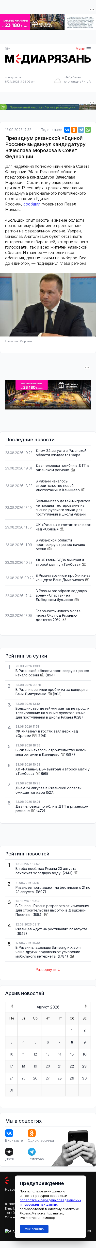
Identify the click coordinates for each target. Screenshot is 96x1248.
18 (23, 1066)
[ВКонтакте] (67, 130)
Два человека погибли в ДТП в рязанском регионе (62, 467)
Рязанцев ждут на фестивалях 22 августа (51, 929)
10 (11, 1054)
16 (84, 1054)
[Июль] (11, 1006)
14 (59, 1054)
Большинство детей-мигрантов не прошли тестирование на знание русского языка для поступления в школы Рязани (63, 507)
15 (72, 1054)
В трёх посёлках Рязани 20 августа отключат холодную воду (46, 870)
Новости (12, 1189)
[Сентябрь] (84, 1006)
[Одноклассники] (74, 130)
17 (11, 1066)
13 (47, 1054)
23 (84, 1066)
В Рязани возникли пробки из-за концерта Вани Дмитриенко (63, 577)
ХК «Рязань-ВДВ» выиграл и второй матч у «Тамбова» (60, 562)
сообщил (31, 204)
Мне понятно (34, 1229)
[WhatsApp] (88, 130)
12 (35, 1054)
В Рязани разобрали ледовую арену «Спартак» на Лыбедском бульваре (61, 595)
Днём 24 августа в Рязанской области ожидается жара (61, 452)
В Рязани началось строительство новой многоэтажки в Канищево (58, 485)
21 (59, 1066)
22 (72, 1066)
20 (48, 1066)
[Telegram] (81, 130)
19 (35, 1066)
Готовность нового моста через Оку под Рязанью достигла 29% (58, 615)
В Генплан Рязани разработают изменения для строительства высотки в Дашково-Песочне (52, 910)
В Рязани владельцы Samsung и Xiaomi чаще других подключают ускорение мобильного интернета (48, 951)
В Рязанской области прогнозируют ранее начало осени (60, 544)
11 (23, 1054)
